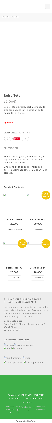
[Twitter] (12, 381)
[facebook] (11, 138)
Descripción (11, 148)
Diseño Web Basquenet (40, 408)
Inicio (4, 17)
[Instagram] (39, 381)
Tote (8, 17)
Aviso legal (17, 408)
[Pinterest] (26, 388)
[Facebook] (21, 381)
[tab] (12, 148)
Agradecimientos (28, 407)
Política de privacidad (10, 408)
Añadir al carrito (15, 229)
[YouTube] (30, 381)
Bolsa (21, 132)
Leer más (39, 229)
